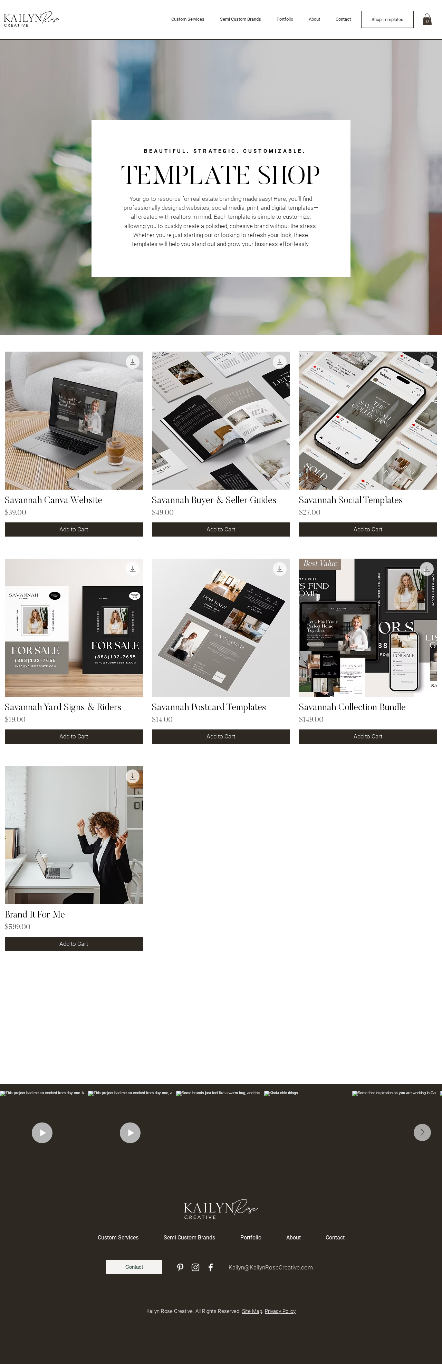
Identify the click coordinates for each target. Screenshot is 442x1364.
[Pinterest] (180, 1267)
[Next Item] (422, 1132)
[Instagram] (195, 1267)
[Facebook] (210, 1267)
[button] (427, 19)
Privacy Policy (280, 1311)
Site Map (252, 1311)
